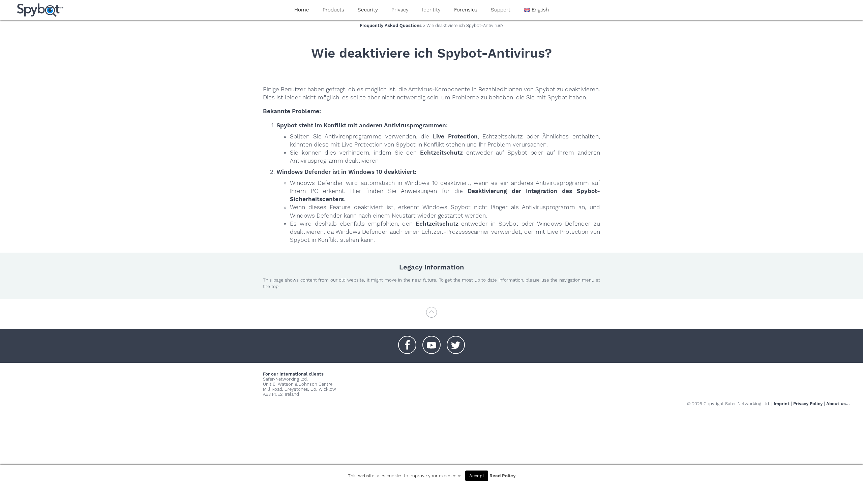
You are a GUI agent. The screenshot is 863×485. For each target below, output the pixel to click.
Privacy (400, 10)
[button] (407, 341)
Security (368, 10)
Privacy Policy (808, 403)
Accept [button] (476, 475)
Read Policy (502, 475)
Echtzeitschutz (441, 152)
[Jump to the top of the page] (431, 315)
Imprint (782, 403)
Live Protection (455, 136)
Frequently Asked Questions (391, 25)
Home (301, 10)
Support (500, 10)
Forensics (465, 10)
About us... (838, 403)
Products (333, 10)
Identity (431, 10)
